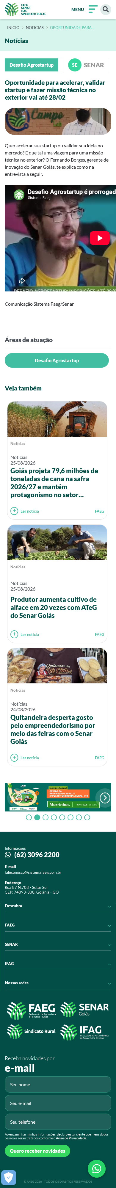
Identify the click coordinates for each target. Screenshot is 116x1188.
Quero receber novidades (37, 1151)
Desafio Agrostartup (57, 360)
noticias (35, 28)
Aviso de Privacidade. (71, 1138)
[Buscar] (105, 9)
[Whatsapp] (97, 1169)
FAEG (99, 511)
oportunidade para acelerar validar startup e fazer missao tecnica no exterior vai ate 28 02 (79, 28)
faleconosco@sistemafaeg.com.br (33, 872)
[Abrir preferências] (8, 1177)
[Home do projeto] (25, 9)
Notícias (17, 443)
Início (13, 28)
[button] (105, 798)
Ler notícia (30, 511)
